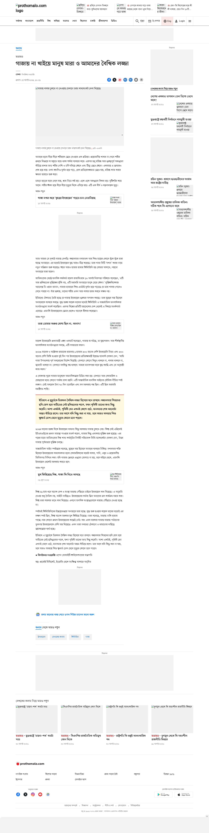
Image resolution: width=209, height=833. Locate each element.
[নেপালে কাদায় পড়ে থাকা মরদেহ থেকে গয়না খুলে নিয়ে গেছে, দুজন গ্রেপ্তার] (121, 8)
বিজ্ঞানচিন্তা (79, 774)
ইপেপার (19, 779)
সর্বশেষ (19, 21)
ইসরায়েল (41, 637)
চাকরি (92, 21)
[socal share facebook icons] (109, 81)
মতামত (66, 21)
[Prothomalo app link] (163, 795)
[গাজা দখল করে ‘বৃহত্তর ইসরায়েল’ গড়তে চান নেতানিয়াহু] (116, 200)
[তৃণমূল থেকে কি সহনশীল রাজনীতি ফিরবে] (172, 719)
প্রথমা (47, 779)
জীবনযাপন (103, 21)
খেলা (74, 21)
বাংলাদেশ (29, 21)
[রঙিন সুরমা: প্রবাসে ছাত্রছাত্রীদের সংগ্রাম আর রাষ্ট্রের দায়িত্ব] (185, 190)
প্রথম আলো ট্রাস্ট (110, 774)
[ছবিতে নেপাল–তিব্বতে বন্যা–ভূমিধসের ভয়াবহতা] (81, 8)
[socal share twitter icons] (115, 81)
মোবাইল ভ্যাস (80, 779)
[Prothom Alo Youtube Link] (41, 795)
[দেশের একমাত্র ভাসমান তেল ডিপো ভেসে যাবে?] (185, 107)
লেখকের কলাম (58, 637)
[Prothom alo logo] (30, 764)
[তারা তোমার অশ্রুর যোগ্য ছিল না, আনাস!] (116, 326)
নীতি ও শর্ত (109, 805)
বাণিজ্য (57, 21)
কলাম (19, 48)
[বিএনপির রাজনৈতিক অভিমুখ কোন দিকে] (82, 719)
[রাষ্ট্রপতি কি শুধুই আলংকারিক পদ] (127, 719)
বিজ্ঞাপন (85, 805)
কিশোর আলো (51, 774)
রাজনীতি (40, 21)
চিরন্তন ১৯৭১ (169, 774)
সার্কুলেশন (97, 805)
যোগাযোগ (122, 805)
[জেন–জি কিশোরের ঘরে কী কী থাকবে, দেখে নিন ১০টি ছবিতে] (161, 8)
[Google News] (47, 795)
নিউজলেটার (135, 805)
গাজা (88, 637)
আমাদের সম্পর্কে (70, 805)
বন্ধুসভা (137, 774)
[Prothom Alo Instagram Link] (34, 795)
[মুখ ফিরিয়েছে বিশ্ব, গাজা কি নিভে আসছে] (116, 477)
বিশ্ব (48, 21)
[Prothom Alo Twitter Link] (27, 795)
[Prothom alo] (35, 8)
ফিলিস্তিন (75, 637)
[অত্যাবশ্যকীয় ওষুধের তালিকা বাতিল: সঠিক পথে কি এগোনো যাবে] (185, 213)
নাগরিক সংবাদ (22, 774)
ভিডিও (114, 21)
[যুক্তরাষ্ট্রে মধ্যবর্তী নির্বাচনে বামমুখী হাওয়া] (185, 127)
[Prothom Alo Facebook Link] (19, 795)
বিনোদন (83, 21)
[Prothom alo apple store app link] (183, 795)
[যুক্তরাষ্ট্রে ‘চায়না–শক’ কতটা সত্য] (37, 719)
